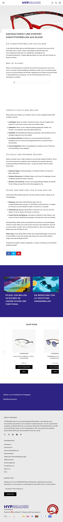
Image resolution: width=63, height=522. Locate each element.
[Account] (52, 3)
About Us (7, 469)
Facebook (17, 395)
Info (24, 371)
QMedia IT (18, 512)
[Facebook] (4, 434)
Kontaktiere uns (9, 466)
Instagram (27, 395)
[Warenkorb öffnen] (60, 3)
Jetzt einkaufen (24, 367)
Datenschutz (8, 447)
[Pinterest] (13, 434)
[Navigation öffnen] (3, 2)
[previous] (4, 351)
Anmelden (10, 494)
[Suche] (56, 3)
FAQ (5, 472)
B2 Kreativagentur (34, 512)
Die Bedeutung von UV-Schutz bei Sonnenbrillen (44, 298)
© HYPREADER (8, 509)
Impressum (7, 444)
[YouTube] (17, 434)
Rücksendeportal (9, 463)
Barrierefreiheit (8, 453)
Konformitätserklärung (11, 450)
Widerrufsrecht (9, 459)
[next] (59, 351)
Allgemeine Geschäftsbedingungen (15, 456)
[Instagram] (9, 434)
